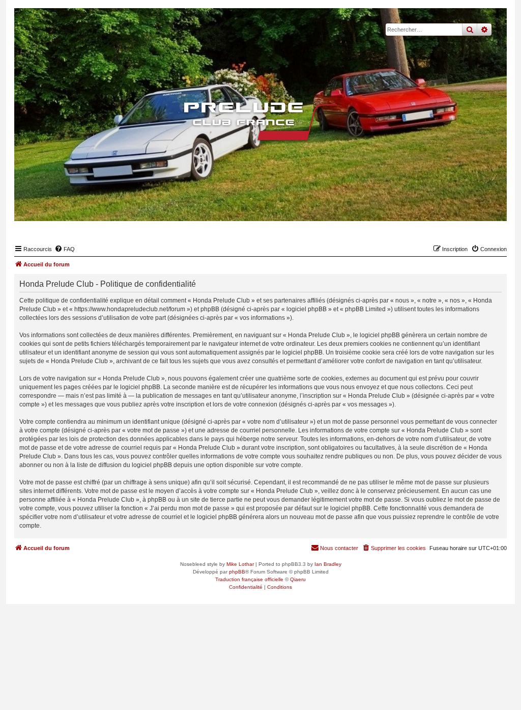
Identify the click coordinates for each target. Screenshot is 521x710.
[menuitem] (64, 249)
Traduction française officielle (249, 579)
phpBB (237, 572)
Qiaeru (298, 579)
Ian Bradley (327, 564)
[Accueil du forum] (260, 121)
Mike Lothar (240, 564)
